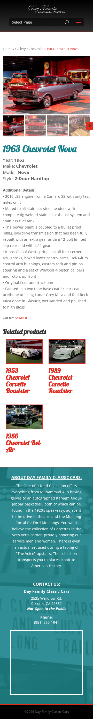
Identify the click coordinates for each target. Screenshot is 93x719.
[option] (46, 85)
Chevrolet (36, 48)
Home (7, 48)
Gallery (20, 48)
